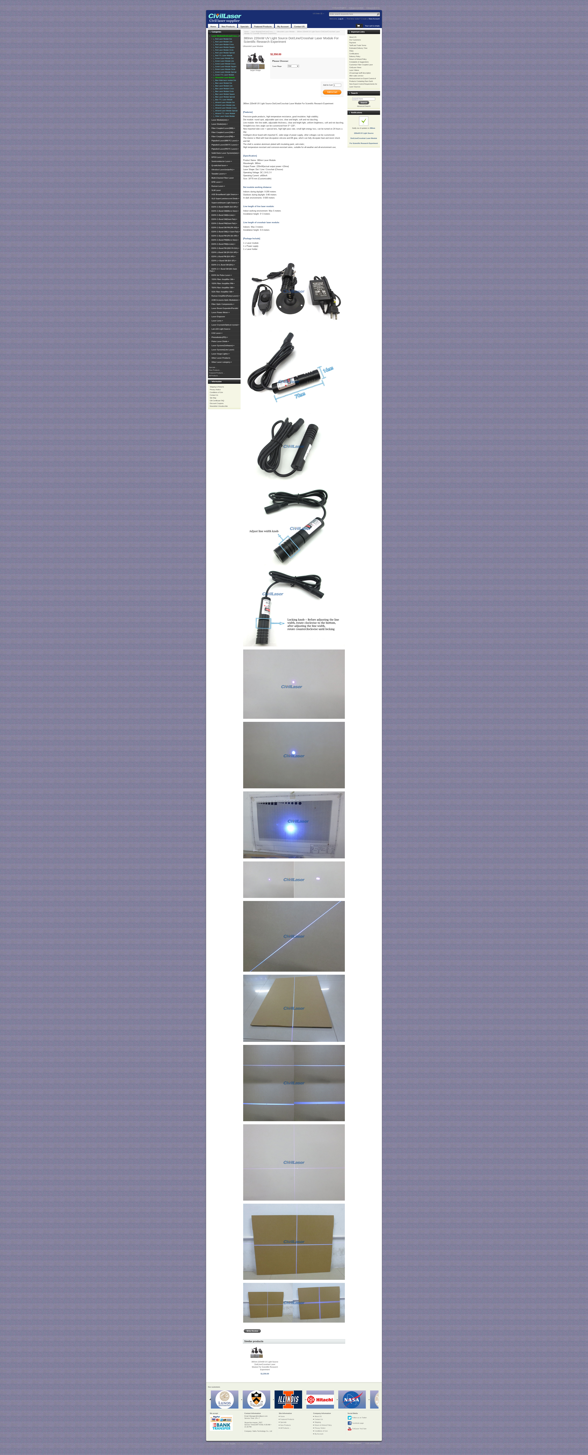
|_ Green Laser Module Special (224, 72)
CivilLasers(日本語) (356, 8)
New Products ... (215, 370)
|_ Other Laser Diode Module (223, 116)
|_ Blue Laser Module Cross (223, 89)
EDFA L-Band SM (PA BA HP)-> (224, 252)
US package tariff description (360, 73)
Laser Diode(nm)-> (219, 124)
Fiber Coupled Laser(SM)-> (223, 132)
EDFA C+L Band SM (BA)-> (223, 265)
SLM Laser (216, 190)
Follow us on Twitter (359, 1418)
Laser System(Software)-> (222, 346)
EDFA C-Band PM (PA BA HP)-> (225, 236)
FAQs (351, 51)
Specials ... (213, 367)
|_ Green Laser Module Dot (223, 58)
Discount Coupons (217, 403)
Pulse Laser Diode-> (220, 341)
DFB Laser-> (216, 182)
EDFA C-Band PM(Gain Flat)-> (224, 223)
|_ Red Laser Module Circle (223, 50)
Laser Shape (277, 66)
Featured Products (263, 26)
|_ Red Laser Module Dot (222, 39)
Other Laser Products (220, 358)
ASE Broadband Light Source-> (225, 194)
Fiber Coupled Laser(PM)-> (223, 136)
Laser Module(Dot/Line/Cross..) (262, 31)
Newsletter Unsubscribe (219, 406)
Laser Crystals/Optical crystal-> (225, 325)
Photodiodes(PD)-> (219, 337)
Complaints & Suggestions (359, 62)
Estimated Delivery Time (358, 48)
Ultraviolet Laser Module (286, 31)
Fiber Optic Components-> (222, 304)
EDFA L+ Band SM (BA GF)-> (223, 261)
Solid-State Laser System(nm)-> (225, 153)
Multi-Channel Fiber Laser (222, 178)
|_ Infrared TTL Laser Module (223, 113)
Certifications (354, 54)
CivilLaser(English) (339, 8)
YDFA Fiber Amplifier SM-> (223, 279)
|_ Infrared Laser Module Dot (223, 102)
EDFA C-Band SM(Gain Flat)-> (224, 219)
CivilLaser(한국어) (373, 8)
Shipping (318, 1422)
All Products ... (214, 376)
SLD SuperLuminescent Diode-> (225, 199)
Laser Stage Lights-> (220, 354)
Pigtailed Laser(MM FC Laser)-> (225, 141)
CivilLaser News (355, 67)
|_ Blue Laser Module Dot (222, 83)
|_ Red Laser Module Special (223, 53)
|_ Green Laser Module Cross (224, 64)
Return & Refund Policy (358, 59)
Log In (340, 19)
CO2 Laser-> (216, 333)
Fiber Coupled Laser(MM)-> (223, 128)
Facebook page (358, 1423)
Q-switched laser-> (219, 165)
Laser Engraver (218, 317)
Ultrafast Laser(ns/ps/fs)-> (222, 170)
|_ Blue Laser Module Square (223, 94)
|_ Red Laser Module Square (223, 47)
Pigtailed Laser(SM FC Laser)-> (225, 145)
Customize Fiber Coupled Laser (361, 65)
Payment (352, 43)
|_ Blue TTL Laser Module (222, 100)
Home (213, 26)
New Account (374, 19)
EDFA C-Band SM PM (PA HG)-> (225, 228)
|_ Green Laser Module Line (223, 61)
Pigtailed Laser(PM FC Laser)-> (225, 149)
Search (354, 93)
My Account (282, 26)
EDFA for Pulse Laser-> (221, 275)
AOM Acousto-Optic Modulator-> (225, 300)
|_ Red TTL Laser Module (222, 55)
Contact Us (214, 395)
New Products (228, 26)
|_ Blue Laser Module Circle (223, 91)
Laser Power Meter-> (220, 312)
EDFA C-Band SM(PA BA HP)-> (224, 207)
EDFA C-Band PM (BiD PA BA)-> (225, 248)
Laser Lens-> (217, 321)
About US (352, 37)
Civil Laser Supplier (228, 1444)
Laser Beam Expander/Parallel (224, 308)
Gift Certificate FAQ (217, 401)
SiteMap (260, 1444)
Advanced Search (363, 106)
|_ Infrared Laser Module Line (223, 105)
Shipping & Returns (217, 387)
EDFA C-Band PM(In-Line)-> (223, 244)
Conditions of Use (216, 392)
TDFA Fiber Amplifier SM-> (222, 288)
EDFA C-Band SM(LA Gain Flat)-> (225, 232)
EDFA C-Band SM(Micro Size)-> (225, 211)
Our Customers (355, 40)
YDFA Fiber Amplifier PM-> (223, 283)
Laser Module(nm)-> (220, 120)
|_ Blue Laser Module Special (223, 97)
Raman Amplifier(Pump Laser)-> (225, 296)
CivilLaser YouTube (359, 1429)
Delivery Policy (354, 56)
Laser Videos (354, 70)
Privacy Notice (215, 389)
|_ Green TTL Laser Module (223, 75)
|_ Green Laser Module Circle (223, 69)
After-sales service (356, 76)
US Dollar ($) (317, 13)
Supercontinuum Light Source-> (225, 203)
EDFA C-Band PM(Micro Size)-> (225, 240)
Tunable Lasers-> (218, 174)
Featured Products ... (217, 373)
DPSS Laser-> (217, 157)
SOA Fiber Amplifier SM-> (222, 292)
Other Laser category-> (221, 362)
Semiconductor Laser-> (221, 161)
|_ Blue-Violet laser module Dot (224, 80)
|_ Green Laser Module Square (224, 66)
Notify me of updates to (364, 135)
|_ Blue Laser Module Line (222, 86)
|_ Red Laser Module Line (222, 42)
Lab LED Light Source (220, 329)
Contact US (299, 26)
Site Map (213, 398)
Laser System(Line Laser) (222, 350)
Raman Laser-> (218, 186)
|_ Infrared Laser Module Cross (224, 108)
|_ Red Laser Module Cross (223, 44)
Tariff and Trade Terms (357, 45)
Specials (244, 26)
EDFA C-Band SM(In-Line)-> (223, 215)
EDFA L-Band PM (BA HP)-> (223, 256)
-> (225, 36)
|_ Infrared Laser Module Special (224, 111)
